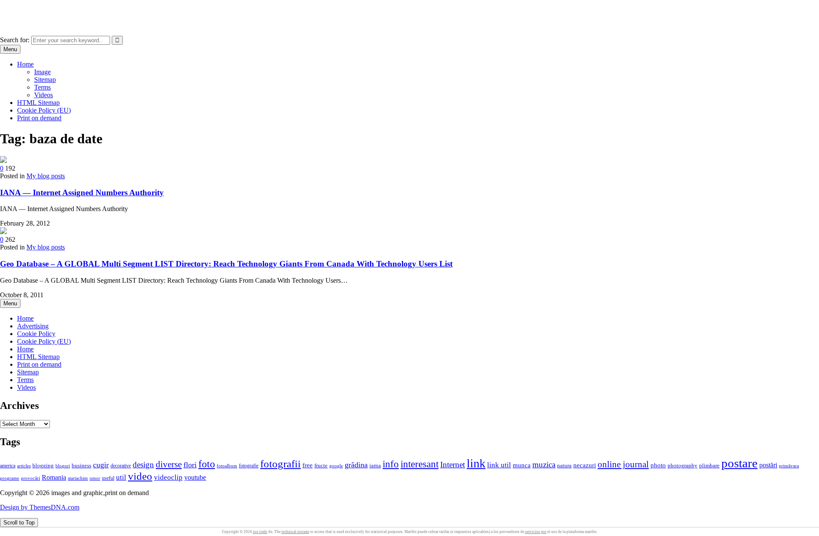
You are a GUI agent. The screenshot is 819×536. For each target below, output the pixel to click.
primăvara (789, 465)
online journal (623, 464)
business (81, 465)
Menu (10, 49)
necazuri (584, 465)
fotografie (248, 466)
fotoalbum (227, 465)
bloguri (62, 466)
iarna (375, 465)
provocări (30, 478)
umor (95, 478)
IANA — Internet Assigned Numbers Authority (82, 192)
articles (24, 465)
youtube (195, 477)
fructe (321, 466)
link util (499, 465)
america (7, 466)
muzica (543, 464)
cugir (101, 465)
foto (206, 463)
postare (739, 463)
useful (108, 478)
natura (564, 466)
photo (658, 465)
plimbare (709, 466)
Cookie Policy (36, 333)
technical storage (295, 532)
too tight (260, 532)
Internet (452, 464)
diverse (169, 464)
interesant (420, 463)
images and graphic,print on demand (49, 10)
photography (682, 466)
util (121, 477)
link (476, 463)
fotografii (280, 463)
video (140, 476)
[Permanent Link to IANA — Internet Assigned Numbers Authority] (3, 160)
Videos (43, 95)
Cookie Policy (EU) (44, 110)
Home (25, 64)
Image (42, 71)
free (307, 465)
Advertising (33, 326)
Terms (42, 87)
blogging (43, 466)
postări (768, 465)
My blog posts (45, 176)
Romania (54, 477)
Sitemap (45, 79)
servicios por (535, 532)
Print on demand (39, 118)
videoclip (168, 477)
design (143, 464)
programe (9, 478)
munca (522, 465)
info (391, 464)
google (336, 465)
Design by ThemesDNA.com (39, 507)
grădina (356, 465)
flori (190, 465)
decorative (120, 466)
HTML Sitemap (38, 102)
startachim (78, 478)
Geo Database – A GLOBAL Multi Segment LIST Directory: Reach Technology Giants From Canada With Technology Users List (226, 263)
